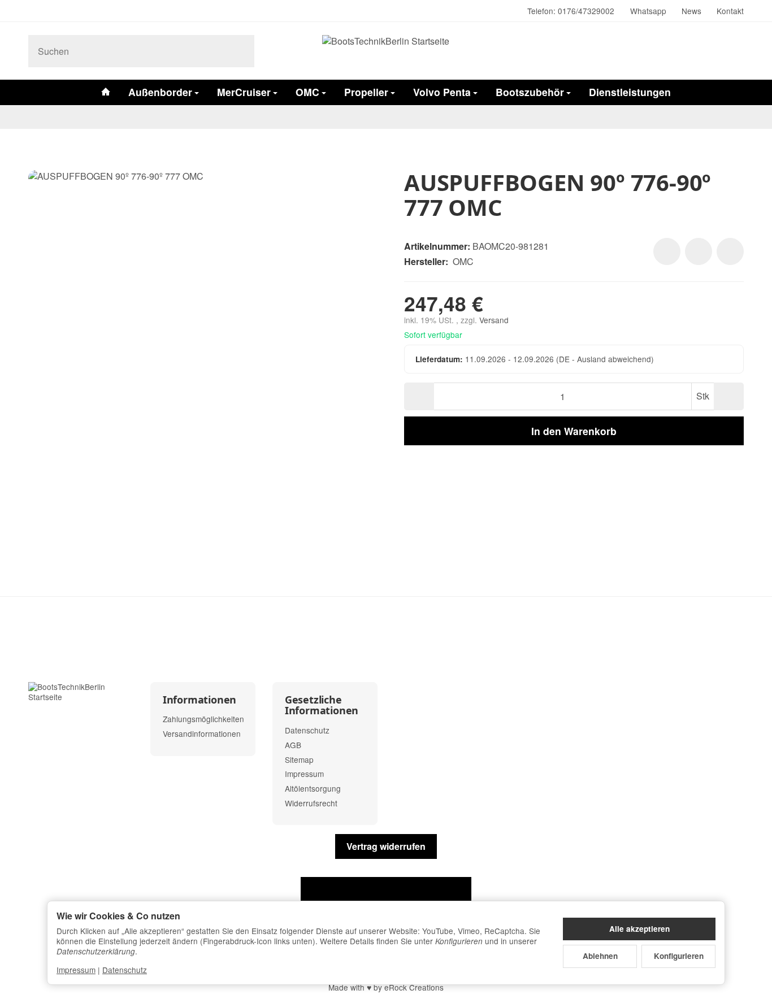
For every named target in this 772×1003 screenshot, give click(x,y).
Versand (494, 319)
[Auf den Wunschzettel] (666, 251)
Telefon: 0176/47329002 (570, 10)
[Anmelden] (705, 51)
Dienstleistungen (630, 92)
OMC (307, 92)
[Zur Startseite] (386, 51)
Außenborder (160, 92)
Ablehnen (600, 955)
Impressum (76, 969)
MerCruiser (244, 92)
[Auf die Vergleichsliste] (698, 251)
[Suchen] (239, 51)
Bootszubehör (530, 92)
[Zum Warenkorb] (733, 51)
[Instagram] (32, 11)
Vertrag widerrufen (386, 846)
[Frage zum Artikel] (730, 251)
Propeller (366, 92)
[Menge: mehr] (729, 396)
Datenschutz (124, 969)
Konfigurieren (679, 955)
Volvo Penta (442, 92)
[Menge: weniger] (419, 396)
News (691, 10)
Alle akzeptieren (639, 928)
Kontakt (730, 10)
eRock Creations (414, 987)
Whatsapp (648, 10)
